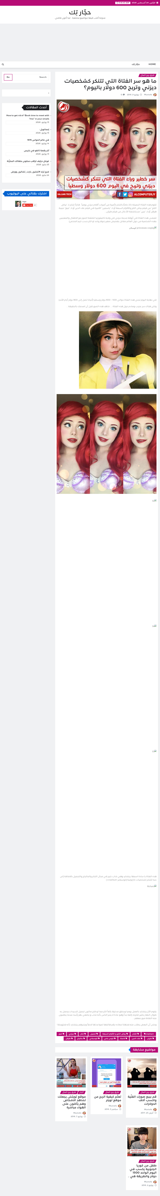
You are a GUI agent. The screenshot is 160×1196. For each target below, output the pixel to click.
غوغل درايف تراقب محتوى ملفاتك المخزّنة (28, 161)
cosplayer (150, 1034)
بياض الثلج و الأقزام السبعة (114, 1034)
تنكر (82, 1034)
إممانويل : (44, 130)
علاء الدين (136, 1039)
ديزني (71, 1034)
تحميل (93, 1034)
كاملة (122, 1039)
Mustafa (148, 95)
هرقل (68, 1039)
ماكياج (80, 1039)
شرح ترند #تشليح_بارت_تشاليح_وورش (30, 172)
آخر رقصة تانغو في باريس (36, 151)
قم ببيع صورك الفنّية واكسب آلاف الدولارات (142, 1100)
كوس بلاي (109, 1039)
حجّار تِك (80, 13)
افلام (134, 1034)
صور (60, 1034)
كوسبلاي (93, 1039)
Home (152, 64)
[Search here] (3, 65)
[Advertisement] (80, 42)
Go (8, 77)
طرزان (149, 1039)
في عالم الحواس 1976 (38, 140)
